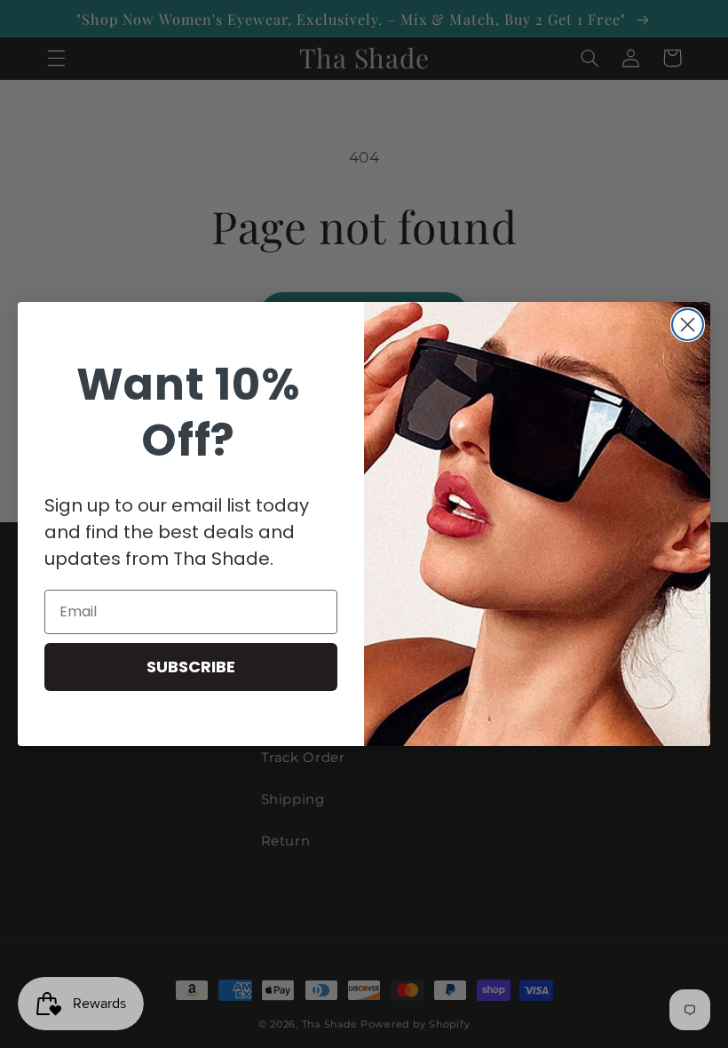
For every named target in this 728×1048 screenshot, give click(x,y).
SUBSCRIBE (190, 666)
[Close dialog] (687, 324)
